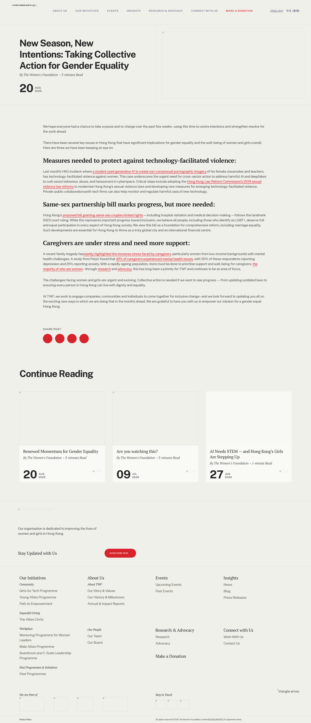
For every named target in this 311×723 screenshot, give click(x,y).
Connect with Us (238, 630)
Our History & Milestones (105, 597)
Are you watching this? (137, 451)
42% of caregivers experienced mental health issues (154, 259)
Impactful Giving (29, 613)
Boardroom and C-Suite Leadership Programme (45, 655)
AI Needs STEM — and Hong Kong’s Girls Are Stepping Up (246, 454)
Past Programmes (32, 674)
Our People (94, 630)
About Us (95, 578)
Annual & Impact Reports (105, 604)
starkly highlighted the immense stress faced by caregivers (127, 254)
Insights (231, 578)
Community (26, 584)
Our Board (94, 642)
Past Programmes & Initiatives (38, 667)
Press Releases (235, 597)
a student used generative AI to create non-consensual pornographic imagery (149, 171)
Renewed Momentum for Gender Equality (60, 451)
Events (162, 578)
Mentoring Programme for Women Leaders (44, 637)
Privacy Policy (25, 719)
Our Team (94, 636)
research (104, 269)
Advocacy (163, 643)
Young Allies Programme (37, 597)
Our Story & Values (101, 591)
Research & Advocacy (175, 630)
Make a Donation (171, 656)
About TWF (94, 584)
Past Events (164, 591)
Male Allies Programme (36, 646)
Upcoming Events (168, 585)
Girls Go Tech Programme (38, 591)
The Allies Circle (31, 619)
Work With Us (233, 637)
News (228, 585)
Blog (227, 591)
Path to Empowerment (35, 604)
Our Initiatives (32, 578)
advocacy (125, 269)
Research (163, 637)
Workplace (26, 629)
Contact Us (232, 643)
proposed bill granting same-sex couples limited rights (103, 215)
